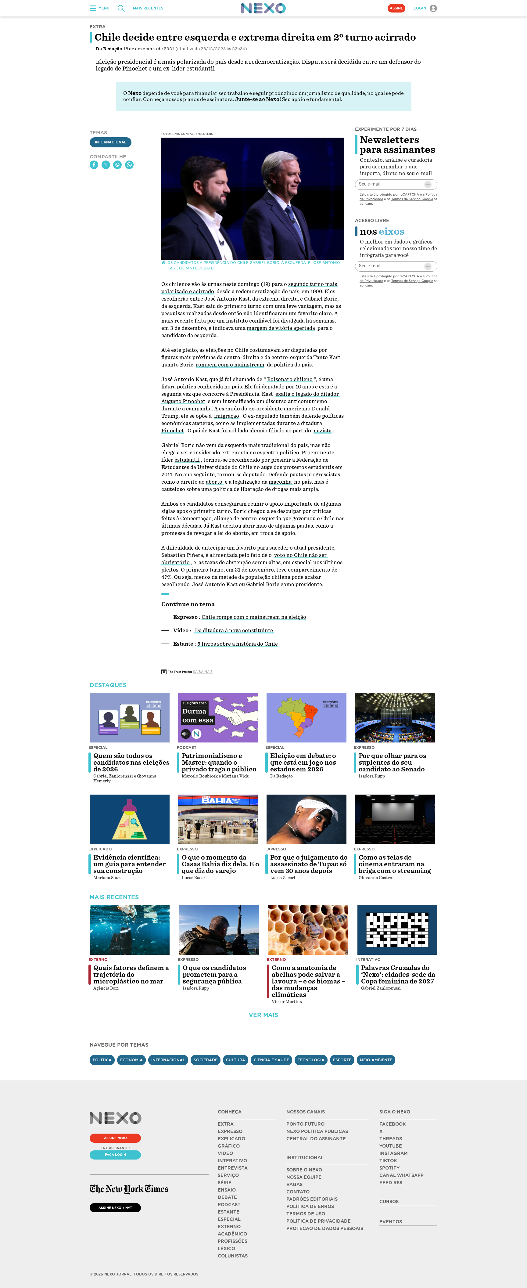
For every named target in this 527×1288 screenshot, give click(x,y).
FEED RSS (390, 1182)
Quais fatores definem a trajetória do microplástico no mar (131, 975)
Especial (98, 747)
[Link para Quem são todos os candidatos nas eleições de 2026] (130, 718)
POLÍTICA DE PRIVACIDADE (318, 1221)
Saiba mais (203, 671)
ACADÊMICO (232, 1234)
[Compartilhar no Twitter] (106, 165)
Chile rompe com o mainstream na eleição (254, 617)
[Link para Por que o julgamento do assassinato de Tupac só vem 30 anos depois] (306, 820)
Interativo (368, 959)
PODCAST (229, 1204)
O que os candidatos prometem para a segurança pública (214, 975)
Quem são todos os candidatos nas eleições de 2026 (131, 762)
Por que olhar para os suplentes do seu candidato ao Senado (392, 762)
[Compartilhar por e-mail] (117, 165)
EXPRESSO (230, 1131)
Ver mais (263, 1015)
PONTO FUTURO (305, 1124)
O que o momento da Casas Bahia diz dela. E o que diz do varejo (220, 864)
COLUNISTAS (233, 1256)
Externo (98, 959)
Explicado (100, 849)
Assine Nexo (115, 1138)
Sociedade (205, 1060)
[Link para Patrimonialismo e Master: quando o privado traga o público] (218, 718)
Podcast (186, 747)
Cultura (235, 1060)
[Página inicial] (263, 8)
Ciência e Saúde (271, 1060)
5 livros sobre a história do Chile (237, 644)
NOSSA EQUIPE (303, 1177)
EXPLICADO (231, 1138)
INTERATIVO (232, 1160)
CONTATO (298, 1191)
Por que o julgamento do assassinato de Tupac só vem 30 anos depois (309, 864)
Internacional (110, 142)
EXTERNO (229, 1226)
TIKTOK (388, 1160)
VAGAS (294, 1184)
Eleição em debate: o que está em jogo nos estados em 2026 (303, 762)
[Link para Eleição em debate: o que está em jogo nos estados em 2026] (306, 718)
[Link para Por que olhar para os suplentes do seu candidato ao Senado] (395, 718)
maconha (281, 482)
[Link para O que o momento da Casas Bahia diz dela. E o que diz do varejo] (218, 820)
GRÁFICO (229, 1146)
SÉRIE (224, 1182)
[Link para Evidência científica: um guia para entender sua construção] (130, 820)
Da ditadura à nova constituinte (234, 630)
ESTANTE (228, 1212)
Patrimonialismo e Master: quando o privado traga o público (219, 762)
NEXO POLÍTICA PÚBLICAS (317, 1131)
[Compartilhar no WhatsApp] (129, 165)
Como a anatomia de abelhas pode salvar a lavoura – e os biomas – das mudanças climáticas (308, 981)
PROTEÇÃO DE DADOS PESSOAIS (324, 1228)
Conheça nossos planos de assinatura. (188, 99)
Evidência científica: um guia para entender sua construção (129, 864)
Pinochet (172, 431)
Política (102, 1060)
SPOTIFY (389, 1168)
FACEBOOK (392, 1124)
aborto (215, 482)
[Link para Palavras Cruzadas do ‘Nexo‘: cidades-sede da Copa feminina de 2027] (397, 930)
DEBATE (227, 1197)
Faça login (115, 1154)
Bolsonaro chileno (290, 379)
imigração (226, 416)
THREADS (390, 1138)
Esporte (342, 1060)
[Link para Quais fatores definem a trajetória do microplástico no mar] (130, 930)
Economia (131, 1060)
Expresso (364, 747)
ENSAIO (227, 1190)
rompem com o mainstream (230, 365)
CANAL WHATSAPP (401, 1175)
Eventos (390, 1221)
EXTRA (226, 1124)
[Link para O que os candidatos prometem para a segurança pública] (219, 930)
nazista (323, 431)
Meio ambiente (376, 1060)
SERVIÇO (228, 1175)
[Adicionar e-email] (428, 184)
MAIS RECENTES (148, 8)
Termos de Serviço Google (412, 199)
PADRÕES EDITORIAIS (312, 1199)
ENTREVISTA (233, 1168)
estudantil (187, 460)
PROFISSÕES (232, 1241)
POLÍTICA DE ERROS (310, 1206)
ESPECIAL (229, 1219)
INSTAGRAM (393, 1153)
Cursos (389, 1201)
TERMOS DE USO (305, 1213)
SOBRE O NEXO (304, 1169)
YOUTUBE (390, 1146)
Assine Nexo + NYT (115, 1208)
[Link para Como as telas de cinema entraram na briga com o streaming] (395, 820)
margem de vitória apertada (281, 328)
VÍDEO (225, 1153)
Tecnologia (311, 1060)
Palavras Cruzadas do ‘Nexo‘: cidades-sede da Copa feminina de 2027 (398, 975)
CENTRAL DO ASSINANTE (316, 1138)
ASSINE (396, 8)
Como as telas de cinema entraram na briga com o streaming (395, 864)
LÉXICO (226, 1248)
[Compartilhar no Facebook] (94, 165)
